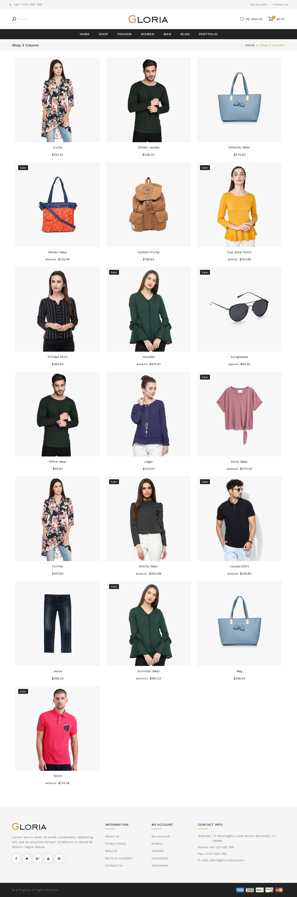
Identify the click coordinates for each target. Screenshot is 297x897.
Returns (111, 851)
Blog (185, 34)
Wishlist (158, 851)
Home (85, 34)
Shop (103, 34)
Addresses (160, 865)
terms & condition (119, 858)
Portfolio (208, 34)
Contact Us (280, 4)
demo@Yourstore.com (227, 860)
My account (258, 4)
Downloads (160, 858)
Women (147, 34)
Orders (157, 843)
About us (112, 836)
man (167, 34)
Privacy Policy (115, 843)
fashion (124, 34)
